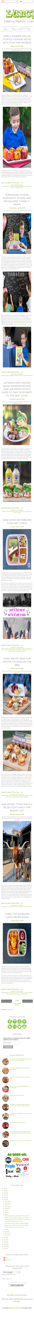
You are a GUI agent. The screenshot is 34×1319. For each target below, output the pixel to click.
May (6, 1214)
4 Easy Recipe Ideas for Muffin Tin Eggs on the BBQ (17, 661)
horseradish (8, 511)
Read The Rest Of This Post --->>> (12, 183)
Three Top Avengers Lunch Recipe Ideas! (17, 916)
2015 (5, 1242)
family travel (8, 906)
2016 (5, 1241)
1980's (11, 648)
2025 (5, 1188)
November (7, 1203)
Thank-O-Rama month (15, 267)
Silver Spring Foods (27, 511)
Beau (6, 1257)
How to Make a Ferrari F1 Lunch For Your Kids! (20, 1140)
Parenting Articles (17, 29)
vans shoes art (25, 649)
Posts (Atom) (10, 1009)
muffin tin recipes (24, 796)
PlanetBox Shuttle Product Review (18, 1122)
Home (5, 28)
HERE (12, 1295)
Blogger (17, 1301)
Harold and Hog (17, 375)
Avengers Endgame (19, 992)
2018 (5, 1237)
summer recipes (19, 187)
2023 (5, 1192)
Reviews (6, 29)
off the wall (24, 648)
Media (28, 29)
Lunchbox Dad (8, 1259)
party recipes (19, 511)
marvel (19, 993)
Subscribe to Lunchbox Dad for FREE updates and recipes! (16, 1039)
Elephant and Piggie (8, 375)
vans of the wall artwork (9, 649)
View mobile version (17, 1004)
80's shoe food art (17, 648)
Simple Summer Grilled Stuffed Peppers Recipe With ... (17, 1215)
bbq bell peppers (10, 186)
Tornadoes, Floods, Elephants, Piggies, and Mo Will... (16, 1217)
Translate (13, 1274)
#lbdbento (7, 648)
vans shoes (18, 649)
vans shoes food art (20, 651)
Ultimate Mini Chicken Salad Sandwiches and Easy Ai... (17, 1219)
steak (25, 906)
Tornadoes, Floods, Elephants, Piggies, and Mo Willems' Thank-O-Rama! (17, 199)
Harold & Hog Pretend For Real (22, 322)
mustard (13, 511)
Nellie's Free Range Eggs (15, 104)
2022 (5, 1193)
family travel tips (15, 906)
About (13, 28)
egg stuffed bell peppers (20, 186)
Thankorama (30, 375)
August (6, 1208)
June (6, 1212)
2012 (5, 1248)
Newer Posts (6, 1001)
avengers (12, 992)
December (7, 1201)
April (6, 1229)
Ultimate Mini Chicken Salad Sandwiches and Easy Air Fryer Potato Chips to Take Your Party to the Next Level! (17, 389)
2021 (5, 1195)
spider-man (24, 993)
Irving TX (22, 906)
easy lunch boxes (13, 993)
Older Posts (27, 1001)
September (7, 1206)
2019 (5, 1199)
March (6, 1231)
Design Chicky (15, 1308)
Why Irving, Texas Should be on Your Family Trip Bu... (16, 1225)
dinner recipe (15, 795)
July (6, 1210)
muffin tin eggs (15, 796)
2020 (5, 1197)
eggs (20, 795)
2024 (5, 1190)
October (7, 1204)
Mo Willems (24, 375)
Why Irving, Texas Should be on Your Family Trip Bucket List (17, 807)
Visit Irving (29, 906)
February (7, 1233)
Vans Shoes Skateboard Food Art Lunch (17, 521)
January (7, 1235)
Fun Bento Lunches (24, 28)
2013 (5, 1246)
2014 (5, 1244)
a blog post (20, 589)
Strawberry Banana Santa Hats (17, 1095)
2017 (5, 1239)
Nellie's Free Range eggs (26, 775)
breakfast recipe (8, 795)
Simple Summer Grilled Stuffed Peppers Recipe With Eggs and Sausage (17, 39)
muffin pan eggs (25, 795)
